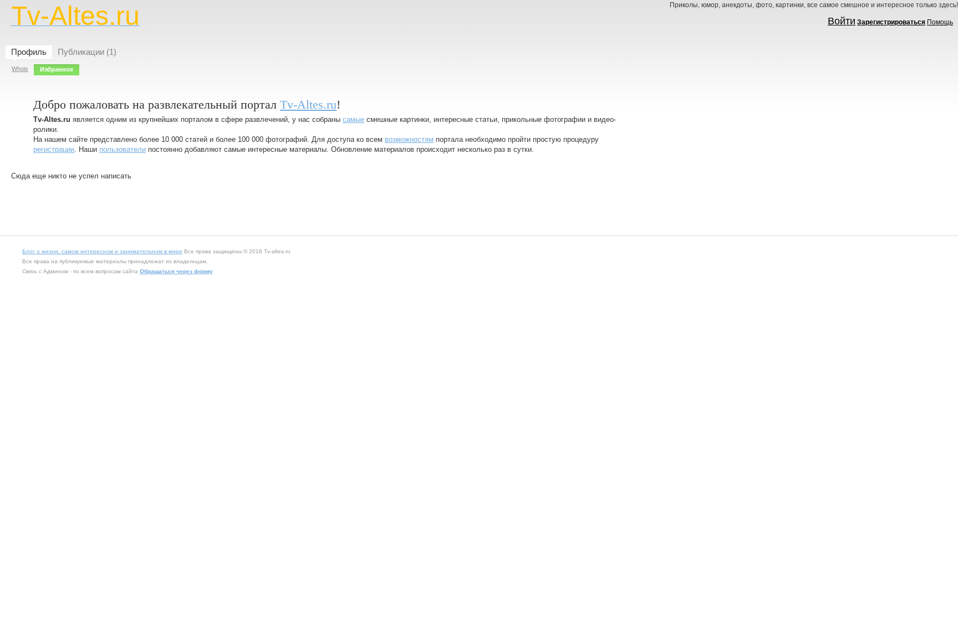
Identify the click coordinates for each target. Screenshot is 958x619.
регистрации (53, 149)
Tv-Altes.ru (308, 104)
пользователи (122, 149)
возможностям (409, 139)
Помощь (940, 22)
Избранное (56, 69)
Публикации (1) (87, 52)
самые (353, 119)
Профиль (29, 52)
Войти (841, 21)
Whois (20, 68)
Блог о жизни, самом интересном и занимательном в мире (102, 251)
